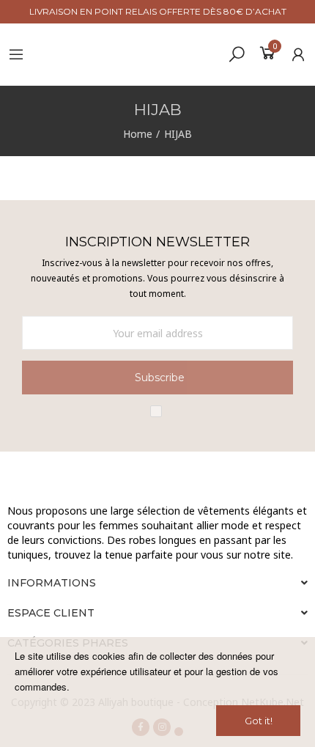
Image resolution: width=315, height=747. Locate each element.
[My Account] (298, 54)
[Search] (236, 53)
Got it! (259, 720)
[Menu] (16, 54)
